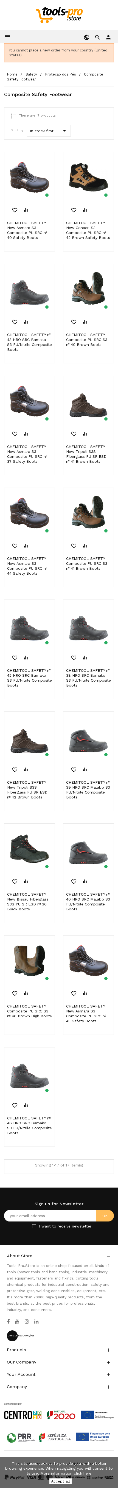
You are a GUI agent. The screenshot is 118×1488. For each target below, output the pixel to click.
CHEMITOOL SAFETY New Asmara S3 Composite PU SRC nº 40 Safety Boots (27, 230)
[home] (59, 15)
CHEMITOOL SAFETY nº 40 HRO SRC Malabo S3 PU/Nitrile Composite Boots (88, 901)
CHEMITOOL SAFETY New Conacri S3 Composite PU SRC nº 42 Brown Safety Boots (88, 230)
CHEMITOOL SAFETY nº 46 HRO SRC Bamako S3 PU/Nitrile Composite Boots (29, 1125)
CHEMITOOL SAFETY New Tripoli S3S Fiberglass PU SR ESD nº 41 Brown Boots (86, 454)
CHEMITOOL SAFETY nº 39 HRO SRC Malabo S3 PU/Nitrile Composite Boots (88, 789)
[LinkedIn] (36, 1321)
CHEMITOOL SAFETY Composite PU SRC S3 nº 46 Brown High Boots (29, 1011)
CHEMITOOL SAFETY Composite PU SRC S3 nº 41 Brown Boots (86, 563)
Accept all (60, 1481)
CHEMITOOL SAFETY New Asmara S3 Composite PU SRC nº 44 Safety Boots (27, 565)
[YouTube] (17, 1321)
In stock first (49, 131)
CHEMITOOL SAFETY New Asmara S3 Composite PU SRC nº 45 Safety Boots (86, 1013)
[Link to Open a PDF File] (59, 1406)
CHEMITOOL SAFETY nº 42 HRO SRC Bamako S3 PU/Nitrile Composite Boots (29, 677)
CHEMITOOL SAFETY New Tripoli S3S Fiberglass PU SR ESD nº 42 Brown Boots (27, 789)
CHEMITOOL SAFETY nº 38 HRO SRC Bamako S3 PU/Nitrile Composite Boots (88, 677)
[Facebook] (8, 1321)
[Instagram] (27, 1321)
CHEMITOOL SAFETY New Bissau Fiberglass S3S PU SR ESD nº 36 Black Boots (28, 901)
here (87, 1473)
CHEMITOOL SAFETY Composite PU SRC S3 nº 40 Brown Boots (86, 339)
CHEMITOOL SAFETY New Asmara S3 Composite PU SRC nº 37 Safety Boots (27, 454)
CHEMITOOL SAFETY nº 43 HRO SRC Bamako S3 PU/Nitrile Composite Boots (29, 342)
